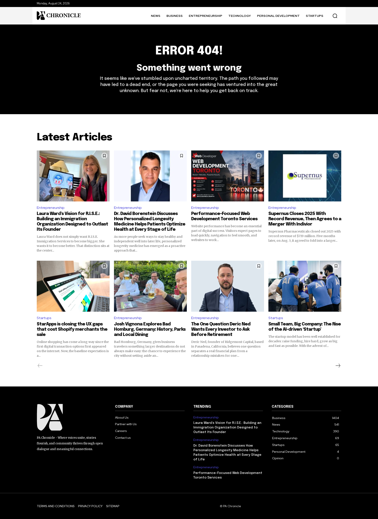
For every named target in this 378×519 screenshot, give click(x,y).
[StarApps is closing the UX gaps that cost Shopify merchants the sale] (73, 286)
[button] (335, 15)
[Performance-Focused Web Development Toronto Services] (227, 175)
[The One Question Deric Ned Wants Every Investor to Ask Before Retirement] (227, 286)
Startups (44, 318)
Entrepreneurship (51, 207)
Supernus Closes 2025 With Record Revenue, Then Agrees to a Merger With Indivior (304, 219)
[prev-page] (40, 365)
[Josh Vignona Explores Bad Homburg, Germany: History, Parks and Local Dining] (150, 286)
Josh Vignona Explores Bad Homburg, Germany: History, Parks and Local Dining (150, 329)
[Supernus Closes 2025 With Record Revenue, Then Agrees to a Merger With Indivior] (304, 175)
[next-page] (337, 365)
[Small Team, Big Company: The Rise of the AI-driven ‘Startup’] (304, 286)
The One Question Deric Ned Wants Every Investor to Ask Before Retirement (220, 329)
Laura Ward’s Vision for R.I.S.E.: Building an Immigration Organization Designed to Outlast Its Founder (227, 427)
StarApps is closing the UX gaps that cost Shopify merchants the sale (72, 329)
